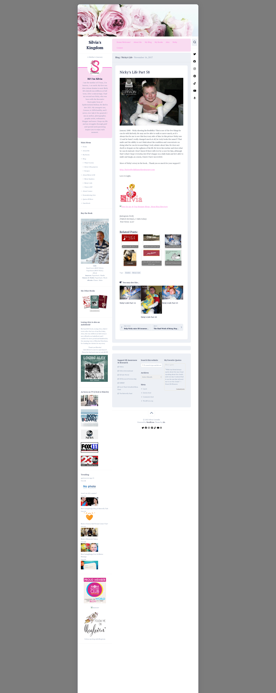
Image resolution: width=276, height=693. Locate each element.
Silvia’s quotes (169, 365)
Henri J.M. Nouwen (171, 384)
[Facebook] (194, 61)
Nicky (174, 42)
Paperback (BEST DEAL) (94, 271)
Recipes (87, 171)
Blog (84, 159)
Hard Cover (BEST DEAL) (95, 268)
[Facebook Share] (123, 226)
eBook (95, 273)
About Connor (87, 191)
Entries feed (147, 393)
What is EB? (88, 187)
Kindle (102, 275)
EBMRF (122, 383)
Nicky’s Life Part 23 (170, 303)
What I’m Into (89, 163)
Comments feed (148, 397)
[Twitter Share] (129, 226)
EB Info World (124, 375)
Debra (121, 367)
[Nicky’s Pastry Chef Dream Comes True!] (89, 536)
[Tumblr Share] (154, 226)
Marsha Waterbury (101, 341)
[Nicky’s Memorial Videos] (89, 552)
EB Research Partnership (127, 379)
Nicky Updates (89, 179)
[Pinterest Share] (135, 226)
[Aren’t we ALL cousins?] (89, 506)
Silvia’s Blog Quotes (91, 167)
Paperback (95, 275)
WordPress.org (148, 401)
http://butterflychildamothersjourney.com (137, 169)
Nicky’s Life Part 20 (149, 317)
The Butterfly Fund (125, 393)
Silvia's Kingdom (94, 45)
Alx (164, 422)
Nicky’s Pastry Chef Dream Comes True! (94, 524)
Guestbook (86, 203)
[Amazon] (194, 98)
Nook (105, 278)
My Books (86, 155)
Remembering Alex (89, 195)
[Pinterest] (194, 76)
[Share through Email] (160, 226)
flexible (127, 273)
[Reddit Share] (142, 226)
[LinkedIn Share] (148, 226)
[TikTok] (194, 83)
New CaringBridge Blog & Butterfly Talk (94, 508)
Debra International (126, 371)
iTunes (95, 280)
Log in (145, 389)
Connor (120, 48)
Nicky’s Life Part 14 (128, 303)
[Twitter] (194, 54)
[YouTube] (194, 90)
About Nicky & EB (89, 175)
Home (85, 147)
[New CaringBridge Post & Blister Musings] (89, 569)
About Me (86, 151)
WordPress (150, 422)
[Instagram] (194, 68)
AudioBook (96, 336)
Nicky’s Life (88, 183)
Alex (167, 42)
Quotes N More (88, 199)
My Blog (148, 42)
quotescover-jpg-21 (87, 478)
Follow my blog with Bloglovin (95, 639)
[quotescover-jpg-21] (89, 491)
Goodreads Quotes (180, 389)
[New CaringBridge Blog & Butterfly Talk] (89, 521)
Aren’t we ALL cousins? (89, 493)
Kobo (101, 280)
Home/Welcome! (124, 42)
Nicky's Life (127, 57)
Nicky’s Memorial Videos (89, 539)
